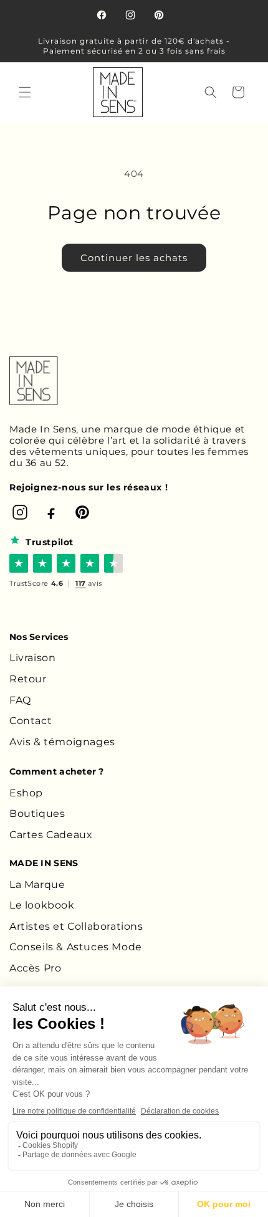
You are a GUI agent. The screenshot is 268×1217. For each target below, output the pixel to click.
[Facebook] (51, 512)
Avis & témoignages (62, 742)
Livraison (32, 658)
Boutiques (37, 813)
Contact (30, 721)
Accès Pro (35, 968)
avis (88, 583)
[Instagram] (20, 512)
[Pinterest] (82, 512)
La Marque (37, 884)
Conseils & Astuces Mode (75, 947)
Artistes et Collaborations (76, 926)
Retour (28, 679)
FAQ (20, 700)
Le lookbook (42, 905)
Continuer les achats (134, 258)
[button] (25, 92)
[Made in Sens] (33, 380)
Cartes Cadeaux (50, 835)
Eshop (26, 793)
